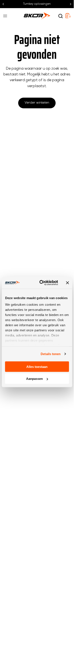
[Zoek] (60, 16)
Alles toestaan (36, 366)
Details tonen (51, 354)
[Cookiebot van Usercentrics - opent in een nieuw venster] (42, 283)
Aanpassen (34, 378)
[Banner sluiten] (67, 282)
